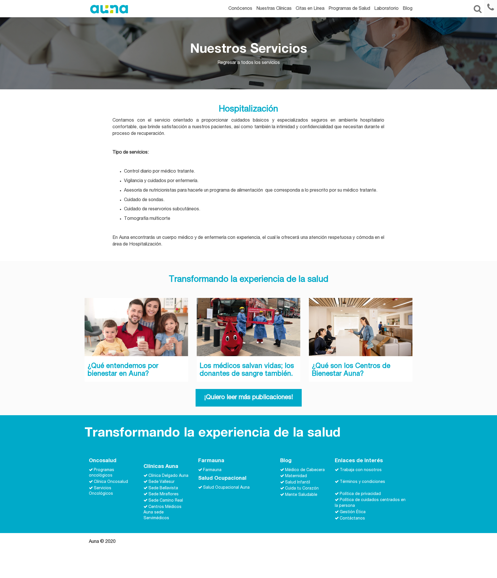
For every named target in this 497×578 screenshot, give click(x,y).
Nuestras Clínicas (274, 9)
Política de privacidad (360, 494)
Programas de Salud (349, 9)
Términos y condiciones (362, 482)
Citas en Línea (310, 9)
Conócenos (240, 9)
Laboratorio (386, 9)
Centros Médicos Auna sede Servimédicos (162, 512)
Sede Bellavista (163, 488)
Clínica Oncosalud (111, 482)
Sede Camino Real (165, 501)
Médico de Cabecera (305, 470)
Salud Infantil (297, 482)
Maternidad (296, 476)
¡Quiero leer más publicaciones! (248, 397)
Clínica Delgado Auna (168, 476)
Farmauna (212, 470)
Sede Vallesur (161, 482)
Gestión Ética (353, 512)
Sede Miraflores (163, 494)
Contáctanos (352, 518)
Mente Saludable (301, 495)
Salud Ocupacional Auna (226, 488)
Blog (407, 9)
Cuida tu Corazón (302, 489)
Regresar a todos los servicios (248, 63)
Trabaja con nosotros (361, 470)
